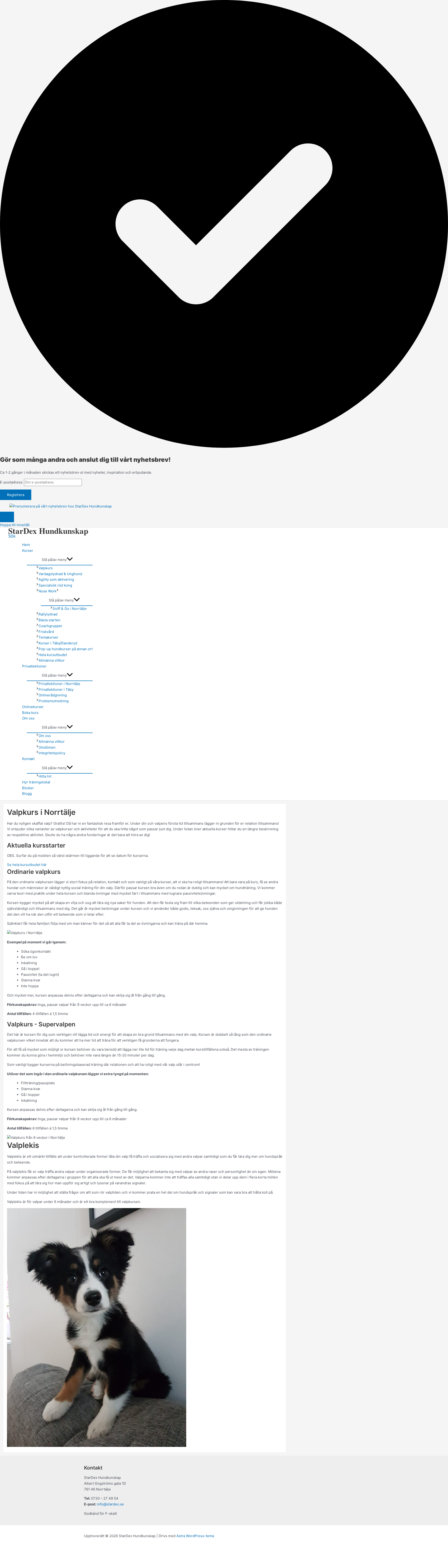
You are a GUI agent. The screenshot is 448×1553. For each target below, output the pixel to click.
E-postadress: (12, 482)
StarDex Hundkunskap (48, 531)
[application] (57, 591)
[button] (12, 536)
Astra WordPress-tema (195, 1536)
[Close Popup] (7, 517)
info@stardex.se (110, 1504)
